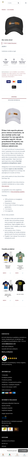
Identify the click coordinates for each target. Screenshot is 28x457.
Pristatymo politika (7, 377)
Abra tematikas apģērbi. (18, 192)
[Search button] (18, 3)
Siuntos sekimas (6, 405)
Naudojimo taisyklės (7, 408)
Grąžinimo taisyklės (7, 410)
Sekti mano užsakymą (7, 346)
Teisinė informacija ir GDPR (9, 387)
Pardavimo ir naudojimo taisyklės (10, 384)
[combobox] (12, 3)
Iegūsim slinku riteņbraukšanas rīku (7, 295)
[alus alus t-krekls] (20, 285)
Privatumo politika (7, 380)
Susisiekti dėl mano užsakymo (10, 349)
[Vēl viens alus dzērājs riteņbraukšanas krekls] (20, 257)
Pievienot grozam (12, 451)
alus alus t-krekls (20, 294)
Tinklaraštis (5, 375)
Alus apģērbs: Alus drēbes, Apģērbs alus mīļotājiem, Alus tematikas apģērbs (14, 73)
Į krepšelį (23, 450)
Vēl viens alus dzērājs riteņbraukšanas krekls (20, 267)
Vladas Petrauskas (12, 43)
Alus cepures (5, 186)
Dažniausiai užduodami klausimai (10, 403)
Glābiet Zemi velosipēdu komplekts (7, 267)
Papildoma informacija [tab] (14, 100)
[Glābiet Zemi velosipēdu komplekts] (8, 257)
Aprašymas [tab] (14, 96)
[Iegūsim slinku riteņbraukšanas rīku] (8, 285)
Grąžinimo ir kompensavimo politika (11, 382)
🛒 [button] (10, 273)
